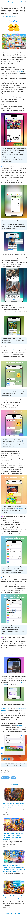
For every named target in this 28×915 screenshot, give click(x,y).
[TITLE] (14, 129)
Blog (12, 913)
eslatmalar (20, 71)
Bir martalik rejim (6, 708)
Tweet (13, 777)
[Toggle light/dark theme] (26, 2)
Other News (14, 784)
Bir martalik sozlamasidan (8, 349)
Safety (20, 913)
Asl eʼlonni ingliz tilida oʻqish (10, 16)
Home (2, 2)
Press (15, 913)
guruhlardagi (19, 508)
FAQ (8, 2)
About (8, 913)
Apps (12, 2)
